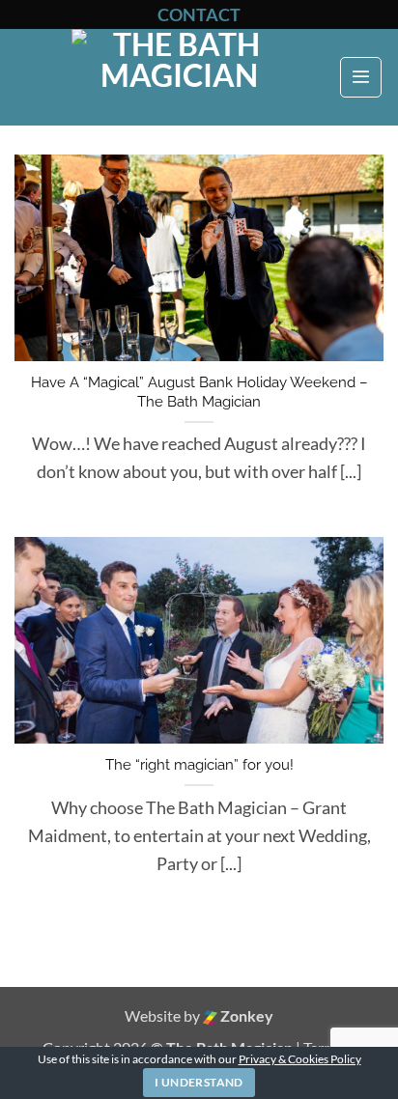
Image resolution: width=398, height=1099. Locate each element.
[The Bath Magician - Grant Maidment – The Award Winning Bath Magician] (179, 77)
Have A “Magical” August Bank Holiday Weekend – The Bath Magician (199, 392)
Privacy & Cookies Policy (300, 1059)
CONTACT (199, 14)
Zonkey (245, 1015)
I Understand (198, 1082)
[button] (361, 78)
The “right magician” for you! (199, 765)
